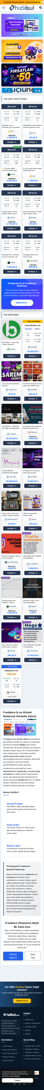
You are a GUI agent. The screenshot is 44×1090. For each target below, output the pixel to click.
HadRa (12, 174)
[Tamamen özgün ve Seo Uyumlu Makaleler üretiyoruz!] (33, 588)
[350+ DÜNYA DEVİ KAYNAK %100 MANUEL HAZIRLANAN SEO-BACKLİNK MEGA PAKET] (33, 632)
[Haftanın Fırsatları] (22, 74)
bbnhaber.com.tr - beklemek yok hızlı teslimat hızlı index (11, 126)
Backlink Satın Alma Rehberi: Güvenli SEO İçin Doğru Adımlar (31, 1046)
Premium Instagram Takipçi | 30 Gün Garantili (11, 557)
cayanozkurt (12, 389)
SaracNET (12, 606)
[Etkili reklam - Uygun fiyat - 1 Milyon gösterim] (11, 330)
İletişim (28, 1034)
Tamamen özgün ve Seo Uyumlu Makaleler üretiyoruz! (31, 602)
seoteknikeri (33, 564)
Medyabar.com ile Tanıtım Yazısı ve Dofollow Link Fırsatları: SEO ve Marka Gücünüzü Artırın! (10, 256)
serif (33, 133)
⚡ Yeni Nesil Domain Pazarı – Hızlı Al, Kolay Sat (20, 2)
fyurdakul (33, 347)
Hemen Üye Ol (22, 1001)
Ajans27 (33, 606)
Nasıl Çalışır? (8, 1046)
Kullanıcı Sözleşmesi (32, 1023)
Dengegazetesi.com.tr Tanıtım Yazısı (30, 256)
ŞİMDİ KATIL (21, 303)
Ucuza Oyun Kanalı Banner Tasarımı (11, 385)
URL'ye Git (11, 107)
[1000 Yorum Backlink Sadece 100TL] (33, 501)
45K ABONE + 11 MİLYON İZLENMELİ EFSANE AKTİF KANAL (11, 427)
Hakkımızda (29, 1019)
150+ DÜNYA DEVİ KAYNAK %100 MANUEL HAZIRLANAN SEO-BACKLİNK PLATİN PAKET (32, 557)
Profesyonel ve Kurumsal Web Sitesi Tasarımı (31, 472)
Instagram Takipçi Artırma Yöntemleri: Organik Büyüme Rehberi (33, 1049)
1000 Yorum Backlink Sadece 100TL (30, 514)
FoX (12, 131)
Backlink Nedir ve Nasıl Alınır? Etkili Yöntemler (32, 1056)
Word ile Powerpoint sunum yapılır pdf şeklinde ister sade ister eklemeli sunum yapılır (32, 385)
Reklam (28, 1030)
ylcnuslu (12, 349)
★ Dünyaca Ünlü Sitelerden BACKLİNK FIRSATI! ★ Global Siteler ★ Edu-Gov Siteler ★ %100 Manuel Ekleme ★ (32, 427)
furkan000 (33, 389)
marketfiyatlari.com (33, 325)
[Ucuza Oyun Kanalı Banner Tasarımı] (11, 371)
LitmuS (33, 519)
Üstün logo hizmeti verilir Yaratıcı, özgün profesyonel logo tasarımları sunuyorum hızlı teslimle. (11, 514)
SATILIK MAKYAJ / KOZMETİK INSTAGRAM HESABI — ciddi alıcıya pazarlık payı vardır (10, 472)
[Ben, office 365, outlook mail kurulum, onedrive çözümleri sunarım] (11, 632)
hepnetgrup (33, 261)
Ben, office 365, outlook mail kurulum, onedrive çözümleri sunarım (10, 646)
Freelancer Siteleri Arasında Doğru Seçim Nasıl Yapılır (31, 1052)
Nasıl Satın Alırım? (10, 1050)
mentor (12, 217)
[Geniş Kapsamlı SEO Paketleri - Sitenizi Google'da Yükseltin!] (11, 588)
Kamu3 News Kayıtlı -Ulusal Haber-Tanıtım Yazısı (32, 213)
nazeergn (12, 477)
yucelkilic (33, 477)
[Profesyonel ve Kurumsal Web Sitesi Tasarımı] (33, 458)
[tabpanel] (22, 25)
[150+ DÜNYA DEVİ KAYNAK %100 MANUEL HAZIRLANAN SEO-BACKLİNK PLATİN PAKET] (33, 543)
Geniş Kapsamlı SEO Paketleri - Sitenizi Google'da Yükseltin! (9, 602)
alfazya (12, 651)
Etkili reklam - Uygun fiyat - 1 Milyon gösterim (11, 343)
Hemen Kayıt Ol (13, 956)
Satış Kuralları (8, 1060)
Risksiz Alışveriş (9, 1057)
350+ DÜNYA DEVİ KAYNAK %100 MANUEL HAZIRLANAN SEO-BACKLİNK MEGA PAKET (32, 646)
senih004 (12, 434)
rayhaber (12, 692)
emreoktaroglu (12, 562)
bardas (33, 217)
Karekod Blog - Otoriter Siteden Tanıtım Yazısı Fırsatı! (9, 213)
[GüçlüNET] (35, 1073)
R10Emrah (33, 432)
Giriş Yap (33, 956)
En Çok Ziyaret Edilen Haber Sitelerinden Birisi (32, 169)
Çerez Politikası (15, 1076)
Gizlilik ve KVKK (31, 1027)
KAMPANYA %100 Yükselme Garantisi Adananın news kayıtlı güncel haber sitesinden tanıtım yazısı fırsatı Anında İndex (32, 126)
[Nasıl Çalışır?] (22, 51)
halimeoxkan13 (12, 519)
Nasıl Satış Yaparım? (10, 1053)
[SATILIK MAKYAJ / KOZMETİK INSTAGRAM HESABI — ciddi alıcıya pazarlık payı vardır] (11, 458)
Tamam (17, 1080)
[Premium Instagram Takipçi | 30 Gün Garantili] (11, 543)
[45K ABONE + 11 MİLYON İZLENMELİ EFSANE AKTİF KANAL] (11, 414)
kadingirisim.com (11, 671)
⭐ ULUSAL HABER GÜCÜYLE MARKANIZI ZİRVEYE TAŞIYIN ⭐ (9, 170)
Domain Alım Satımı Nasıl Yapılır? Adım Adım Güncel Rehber (32, 1059)
